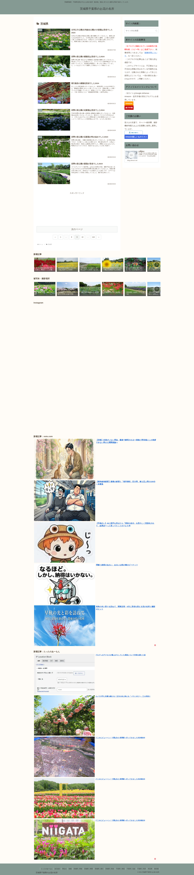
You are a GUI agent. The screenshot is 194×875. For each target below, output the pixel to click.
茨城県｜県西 (88, 869)
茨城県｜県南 (78, 869)
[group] (45, 265)
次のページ (77, 229)
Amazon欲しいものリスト (136, 137)
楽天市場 (129, 108)
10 (82, 237)
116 (93, 237)
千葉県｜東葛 (120, 869)
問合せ (64, 869)
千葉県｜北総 (131, 869)
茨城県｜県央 (109, 869)
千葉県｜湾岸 (141, 869)
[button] (156, 31)
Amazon (128, 103)
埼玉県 (150, 869)
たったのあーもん (46, 869)
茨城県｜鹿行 (99, 869)
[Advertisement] (77, 209)
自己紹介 (57, 869)
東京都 (156, 869)
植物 (70, 869)
